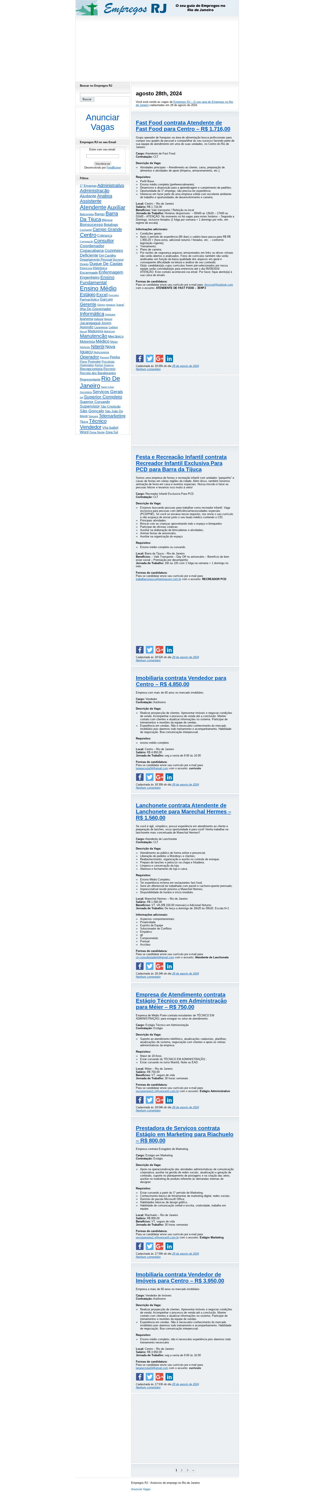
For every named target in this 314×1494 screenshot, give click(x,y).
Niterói (97, 346)
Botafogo (111, 225)
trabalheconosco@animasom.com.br (158, 579)
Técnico (98, 421)
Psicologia (108, 361)
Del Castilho (107, 255)
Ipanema (86, 319)
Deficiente (89, 255)
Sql (81, 397)
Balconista (87, 214)
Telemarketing (112, 415)
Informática (92, 314)
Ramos (99, 365)
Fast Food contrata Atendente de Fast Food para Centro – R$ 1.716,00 (183, 126)
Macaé (83, 331)
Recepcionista (91, 369)
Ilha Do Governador (95, 309)
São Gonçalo (92, 411)
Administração (94, 190)
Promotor (94, 361)
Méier (114, 341)
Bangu (100, 214)
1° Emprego (88, 186)
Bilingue (107, 220)
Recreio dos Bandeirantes (98, 373)
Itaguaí (108, 319)
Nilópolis (85, 347)
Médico (102, 341)
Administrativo (110, 185)
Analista (104, 195)
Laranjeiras (101, 327)
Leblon (113, 327)
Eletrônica (100, 268)
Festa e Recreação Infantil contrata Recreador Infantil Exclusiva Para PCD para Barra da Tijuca (181, 463)
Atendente (93, 207)
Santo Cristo (107, 387)
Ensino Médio (98, 288)
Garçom (106, 299)
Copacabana (92, 250)
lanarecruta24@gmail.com (152, 768)
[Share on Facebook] (140, 358)
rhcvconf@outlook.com (218, 284)
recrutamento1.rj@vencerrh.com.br (157, 1091)
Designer (118, 259)
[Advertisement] (157, 47)
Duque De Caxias (106, 263)
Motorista (87, 341)
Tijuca (84, 421)
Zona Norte (97, 432)
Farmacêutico (89, 299)
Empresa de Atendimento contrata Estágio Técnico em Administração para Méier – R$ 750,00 (181, 1001)
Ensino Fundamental (97, 280)
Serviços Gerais (108, 391)
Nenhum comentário (148, 369)
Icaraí (120, 304)
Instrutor (110, 314)
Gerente (88, 304)
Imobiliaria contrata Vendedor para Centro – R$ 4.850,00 (181, 681)
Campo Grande (107, 229)
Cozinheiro (114, 251)
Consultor (104, 240)
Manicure (109, 331)
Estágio (87, 294)
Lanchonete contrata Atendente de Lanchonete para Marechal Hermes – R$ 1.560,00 (183, 811)
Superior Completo (103, 396)
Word (84, 432)
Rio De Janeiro (100, 382)
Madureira (95, 331)
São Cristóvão (110, 406)
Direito (84, 264)
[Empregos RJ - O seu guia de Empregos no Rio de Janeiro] (153, 8)
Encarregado (89, 272)
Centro (88, 235)
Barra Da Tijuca (99, 216)
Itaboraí (98, 319)
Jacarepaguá (90, 323)
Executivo (114, 295)
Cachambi (86, 229)
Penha (115, 357)
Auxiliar (116, 207)
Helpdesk (111, 305)
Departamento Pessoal (96, 259)
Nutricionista (101, 352)
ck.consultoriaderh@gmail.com (155, 957)
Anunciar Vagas (102, 122)
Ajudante (88, 196)
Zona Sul (112, 432)
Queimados (87, 365)
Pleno (83, 361)
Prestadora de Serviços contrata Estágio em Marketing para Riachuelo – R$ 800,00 (184, 1134)
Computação (86, 241)
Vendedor (90, 427)
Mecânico (115, 336)
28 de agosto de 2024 (185, 366)
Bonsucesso (91, 224)
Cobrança (104, 235)
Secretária (86, 392)
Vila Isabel (110, 427)
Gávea (101, 304)
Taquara (93, 416)
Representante (90, 379)
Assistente (90, 201)
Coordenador (92, 246)
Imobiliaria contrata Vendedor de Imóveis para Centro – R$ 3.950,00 (180, 1277)
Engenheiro (90, 277)
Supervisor (90, 406)
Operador (89, 356)
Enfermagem (111, 272)
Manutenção (93, 336)
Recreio (109, 369)
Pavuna (104, 357)
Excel (102, 294)
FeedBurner (114, 167)
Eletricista (86, 268)
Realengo (109, 365)
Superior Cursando (95, 402)
